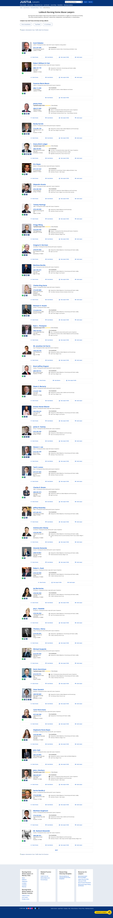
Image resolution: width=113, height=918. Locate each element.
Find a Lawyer (23, 5)
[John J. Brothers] (26, 774)
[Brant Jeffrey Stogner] (26, 370)
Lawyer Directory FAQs (83, 879)
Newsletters (60, 5)
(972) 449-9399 (37, 209)
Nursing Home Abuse (35, 7)
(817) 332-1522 (37, 169)
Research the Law (38, 5)
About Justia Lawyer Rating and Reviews (84, 885)
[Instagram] (32, 908)
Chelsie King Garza (40, 285)
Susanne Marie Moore (41, 83)
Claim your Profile (82, 881)
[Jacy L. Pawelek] (26, 612)
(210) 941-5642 (37, 249)
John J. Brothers (39, 770)
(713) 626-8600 (37, 795)
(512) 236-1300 (37, 451)
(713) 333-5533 (37, 815)
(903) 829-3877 (37, 775)
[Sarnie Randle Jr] (26, 794)
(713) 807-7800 (37, 391)
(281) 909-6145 (37, 411)
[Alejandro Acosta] (26, 188)
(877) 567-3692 (37, 472)
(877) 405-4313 (37, 512)
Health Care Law (44, 876)
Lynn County (25, 897)
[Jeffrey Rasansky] (26, 511)
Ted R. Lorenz (38, 467)
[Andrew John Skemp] (26, 531)
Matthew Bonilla (39, 265)
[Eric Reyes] (26, 168)
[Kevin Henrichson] (26, 673)
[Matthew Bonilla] (26, 269)
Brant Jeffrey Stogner (41, 366)
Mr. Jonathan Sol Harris (41, 346)
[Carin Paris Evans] (26, 713)
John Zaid (36, 750)
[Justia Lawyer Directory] (25, 2)
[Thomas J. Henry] (26, 632)
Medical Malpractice (45, 878)
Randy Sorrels (38, 124)
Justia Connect (54, 908)
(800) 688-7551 (37, 835)
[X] (37, 908)
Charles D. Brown (39, 487)
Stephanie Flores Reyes (41, 730)
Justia (21, 7)
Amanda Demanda (40, 548)
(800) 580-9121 (37, 371)
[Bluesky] (35, 908)
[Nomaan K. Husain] (26, 309)
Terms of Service (74, 908)
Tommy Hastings (39, 205)
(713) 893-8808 (37, 290)
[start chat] (109, 912)
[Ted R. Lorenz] (26, 471)
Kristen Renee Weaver (41, 407)
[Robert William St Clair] (26, 67)
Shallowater (24, 881)
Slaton (23, 878)
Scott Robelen (38, 43)
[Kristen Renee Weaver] (26, 410)
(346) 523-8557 (37, 552)
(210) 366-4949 (37, 532)
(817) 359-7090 (37, 47)
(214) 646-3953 (37, 633)
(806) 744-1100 (37, 68)
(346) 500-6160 (37, 350)
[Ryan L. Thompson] (26, 329)
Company (66, 908)
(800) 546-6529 (37, 330)
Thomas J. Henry (39, 629)
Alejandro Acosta (39, 184)
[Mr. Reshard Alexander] (26, 834)
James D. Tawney (39, 427)
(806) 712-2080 (37, 88)
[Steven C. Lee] (26, 450)
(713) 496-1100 (37, 128)
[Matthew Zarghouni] (26, 814)
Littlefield (24, 885)
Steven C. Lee (38, 447)
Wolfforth (24, 879)
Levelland (24, 883)
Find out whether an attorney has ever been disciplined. (64, 877)
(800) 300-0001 (37, 149)
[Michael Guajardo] (26, 652)
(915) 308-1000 (37, 189)
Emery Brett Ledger (40, 144)
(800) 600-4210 (37, 492)
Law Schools (46, 5)
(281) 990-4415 (37, 270)
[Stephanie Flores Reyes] (26, 733)
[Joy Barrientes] (26, 592)
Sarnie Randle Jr (39, 790)
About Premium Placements (84, 882)
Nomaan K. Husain (40, 306)
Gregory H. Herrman (40, 245)
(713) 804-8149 (37, 310)
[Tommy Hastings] (26, 208)
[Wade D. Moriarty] (26, 390)
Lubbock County (25, 895)
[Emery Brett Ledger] (26, 147)
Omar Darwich (38, 689)
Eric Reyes (37, 164)
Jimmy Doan (37, 104)
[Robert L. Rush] (26, 572)
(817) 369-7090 (37, 714)
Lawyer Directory (26, 7)
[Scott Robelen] (26, 46)
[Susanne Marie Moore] (26, 87)
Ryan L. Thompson (40, 326)
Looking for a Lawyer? (101, 912)
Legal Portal (60, 908)
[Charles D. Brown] (26, 491)
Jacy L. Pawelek (38, 609)
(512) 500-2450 (37, 653)
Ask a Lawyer (30, 5)
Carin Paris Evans (39, 710)
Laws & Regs (53, 5)
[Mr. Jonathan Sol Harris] (26, 349)
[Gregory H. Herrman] (26, 248)
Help (69, 908)
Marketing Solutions (68, 5)
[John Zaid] (26, 754)
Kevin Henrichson (39, 669)
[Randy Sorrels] (26, 127)
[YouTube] (28, 908)
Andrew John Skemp (40, 528)
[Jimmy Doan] (26, 107)
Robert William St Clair (41, 63)
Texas (41, 7)
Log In (85, 1)
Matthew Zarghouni (40, 811)
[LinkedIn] (26, 908)
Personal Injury (44, 879)
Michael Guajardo (39, 649)
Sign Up (90, 1)
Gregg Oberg (38, 225)
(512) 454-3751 (37, 674)
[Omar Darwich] (26, 693)
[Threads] (33, 908)
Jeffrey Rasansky (39, 508)
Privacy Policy (82, 908)
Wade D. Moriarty (39, 386)
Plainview (24, 886)
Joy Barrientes (38, 588)
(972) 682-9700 (37, 229)
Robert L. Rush (38, 568)
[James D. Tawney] (26, 430)
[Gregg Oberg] (26, 228)
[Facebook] (30, 908)
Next (56, 850)
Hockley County (25, 899)
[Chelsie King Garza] (26, 289)
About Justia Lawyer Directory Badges (82, 876)
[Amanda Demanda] (26, 551)
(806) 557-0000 (37, 108)
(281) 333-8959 (37, 755)
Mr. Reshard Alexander (41, 831)
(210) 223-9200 (37, 573)
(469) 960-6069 (37, 694)
